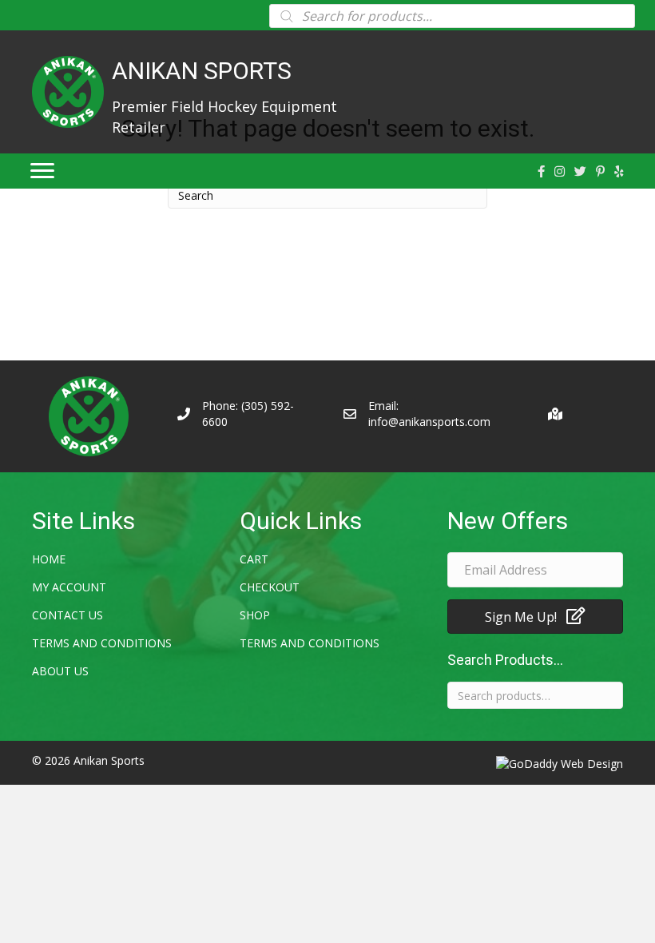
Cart (254, 559)
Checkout (270, 587)
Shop (255, 615)
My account (69, 587)
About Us (60, 670)
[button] (535, 616)
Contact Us (67, 615)
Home (49, 559)
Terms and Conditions (102, 643)
